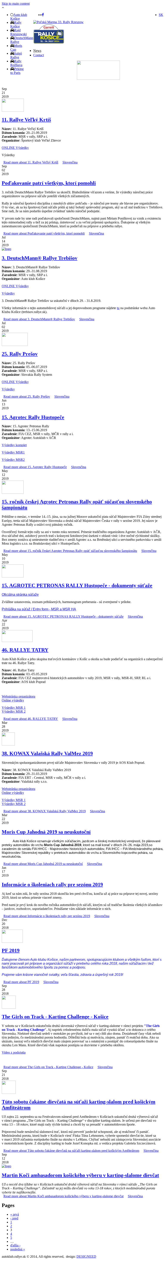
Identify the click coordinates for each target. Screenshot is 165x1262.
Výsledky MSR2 (13, 459)
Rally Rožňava (16, 63)
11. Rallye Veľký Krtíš (26, 119)
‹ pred (14, 1218)
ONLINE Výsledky (15, 148)
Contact (38, 55)
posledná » (17, 1249)
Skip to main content (16, 3)
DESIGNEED (86, 1256)
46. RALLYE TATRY (25, 650)
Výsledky (8, 293)
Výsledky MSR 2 (14, 711)
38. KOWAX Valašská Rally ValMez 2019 (47, 753)
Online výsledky (13, 700)
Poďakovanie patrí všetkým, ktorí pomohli (49, 183)
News (37, 50)
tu (118, 308)
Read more (30, 162)
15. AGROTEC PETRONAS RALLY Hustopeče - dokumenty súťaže (77, 585)
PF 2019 (11, 950)
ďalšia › (15, 1245)
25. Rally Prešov (20, 354)
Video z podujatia (14, 1052)
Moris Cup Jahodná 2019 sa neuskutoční (46, 832)
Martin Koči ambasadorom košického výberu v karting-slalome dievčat (80, 1175)
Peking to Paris (17, 71)
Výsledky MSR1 (13, 452)
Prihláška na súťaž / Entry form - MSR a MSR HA (39, 609)
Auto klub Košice (18, 16)
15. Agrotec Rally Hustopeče (33, 417)
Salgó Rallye (16, 55)
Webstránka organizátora (18, 696)
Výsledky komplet (14, 445)
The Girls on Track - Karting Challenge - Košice (55, 1016)
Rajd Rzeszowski (18, 32)
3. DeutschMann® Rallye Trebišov (39, 258)
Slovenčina (70, 162)
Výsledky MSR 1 (14, 707)
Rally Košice (15, 24)
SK (161, 15)
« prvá (14, 1214)
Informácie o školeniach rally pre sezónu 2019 (52, 884)
